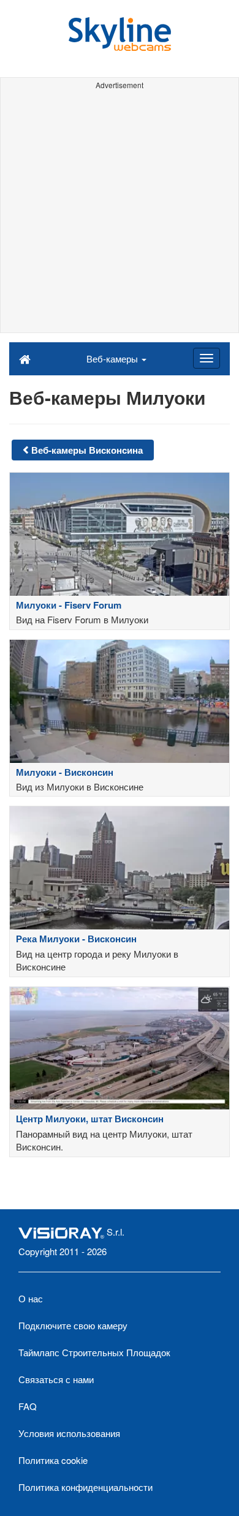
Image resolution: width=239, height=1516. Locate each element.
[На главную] (25, 358)
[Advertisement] (119, 213)
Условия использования (69, 1433)
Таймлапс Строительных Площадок (94, 1352)
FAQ (27, 1406)
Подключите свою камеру (72, 1325)
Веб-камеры (113, 358)
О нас (30, 1298)
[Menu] (206, 358)
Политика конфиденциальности (85, 1486)
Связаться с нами (56, 1379)
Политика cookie (53, 1460)
